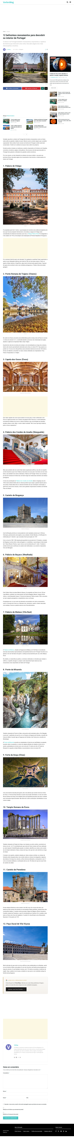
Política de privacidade (37, 1131)
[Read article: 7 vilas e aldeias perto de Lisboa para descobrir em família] (6, 127)
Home (4, 31)
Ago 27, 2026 (37, 128)
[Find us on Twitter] (58, 1131)
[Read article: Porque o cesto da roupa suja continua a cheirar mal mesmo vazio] (53, 94)
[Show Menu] (70, 2)
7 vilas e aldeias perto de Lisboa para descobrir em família (16, 127)
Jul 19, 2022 (15, 49)
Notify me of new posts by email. (10, 1114)
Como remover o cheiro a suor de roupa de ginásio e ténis (64, 113)
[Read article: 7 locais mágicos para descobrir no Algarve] (6, 121)
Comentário (6, 1073)
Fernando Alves (54, 77)
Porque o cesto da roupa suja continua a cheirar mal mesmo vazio (64, 93)
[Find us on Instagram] (63, 1131)
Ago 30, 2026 (13, 122)
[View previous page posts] (24, 134)
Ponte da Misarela (9, 742)
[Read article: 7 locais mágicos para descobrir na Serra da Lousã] (29, 127)
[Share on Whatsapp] (42, 88)
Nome (5, 1091)
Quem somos (26, 1131)
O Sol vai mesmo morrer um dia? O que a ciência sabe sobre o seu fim (64, 120)
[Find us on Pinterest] (61, 1131)
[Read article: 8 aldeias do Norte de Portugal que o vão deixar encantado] (29, 121)
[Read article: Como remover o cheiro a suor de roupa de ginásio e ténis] (53, 114)
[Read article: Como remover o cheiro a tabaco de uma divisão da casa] (53, 108)
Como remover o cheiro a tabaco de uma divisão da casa (64, 107)
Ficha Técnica (18, 1131)
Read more (54, 87)
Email (5, 1097)
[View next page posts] (27, 134)
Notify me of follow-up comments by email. (13, 1109)
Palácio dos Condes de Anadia (24, 481)
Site (27, 1097)
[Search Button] (67, 2)
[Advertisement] (25, 248)
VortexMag (8, 2)
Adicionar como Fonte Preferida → (16, 989)
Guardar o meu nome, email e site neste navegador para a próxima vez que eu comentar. (25, 1104)
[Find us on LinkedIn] (66, 1131)
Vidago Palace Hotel (33, 233)
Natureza (53, 57)
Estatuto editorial (48, 1131)
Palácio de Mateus (9, 650)
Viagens (8, 31)
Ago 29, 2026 (37, 122)
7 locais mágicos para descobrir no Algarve (62, 100)
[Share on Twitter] (46, 88)
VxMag (9, 49)
